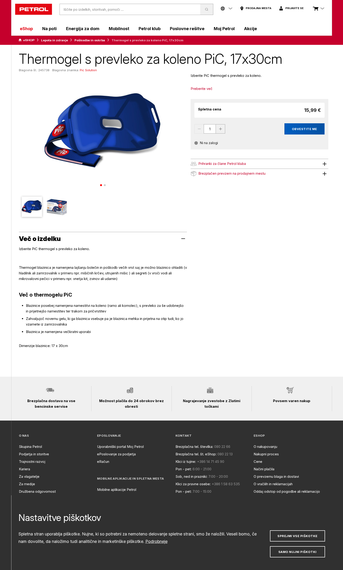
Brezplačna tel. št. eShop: (196, 454)
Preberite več (202, 88)
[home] (33, 9)
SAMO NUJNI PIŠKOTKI (297, 552)
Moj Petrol (224, 28)
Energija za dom (82, 28)
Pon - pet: (183, 469)
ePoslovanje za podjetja (116, 454)
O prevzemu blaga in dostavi (276, 476)
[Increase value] (220, 129)
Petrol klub (150, 28)
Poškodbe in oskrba (89, 40)
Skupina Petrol (30, 446)
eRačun (103, 461)
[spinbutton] (210, 129)
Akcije (250, 28)
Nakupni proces (266, 454)
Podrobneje (156, 541)
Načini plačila (264, 469)
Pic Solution (88, 70)
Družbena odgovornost (37, 491)
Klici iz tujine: (185, 461)
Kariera (24, 469)
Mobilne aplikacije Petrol (116, 489)
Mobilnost (119, 28)
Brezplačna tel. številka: (194, 446)
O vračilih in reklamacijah (273, 484)
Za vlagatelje (29, 476)
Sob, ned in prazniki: (191, 476)
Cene (258, 461)
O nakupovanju (265, 446)
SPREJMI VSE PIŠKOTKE (297, 536)
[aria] (27, 40)
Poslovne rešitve (187, 28)
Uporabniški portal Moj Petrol (120, 446)
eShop (26, 28)
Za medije (27, 484)
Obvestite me (304, 129)
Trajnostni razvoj (32, 461)
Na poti (49, 28)
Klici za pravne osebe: (193, 484)
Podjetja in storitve (34, 454)
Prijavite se (294, 8)
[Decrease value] (199, 129)
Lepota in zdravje (54, 40)
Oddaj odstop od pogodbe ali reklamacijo (287, 491)
